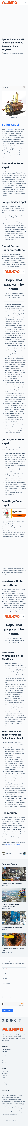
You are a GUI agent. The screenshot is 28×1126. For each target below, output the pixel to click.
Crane (3, 1053)
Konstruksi (5, 1073)
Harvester (4, 1061)
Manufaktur (5, 1071)
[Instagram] (11, 1020)
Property (4, 1075)
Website (5, 978)
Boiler (21, 53)
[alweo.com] (13, 1029)
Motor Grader (5, 1057)
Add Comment (7, 983)
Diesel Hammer (6, 1059)
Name (5, 969)
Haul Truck (5, 1062)
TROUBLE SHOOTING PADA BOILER (12, 883)
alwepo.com (15, 1095)
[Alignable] (15, 1020)
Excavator (4, 1051)
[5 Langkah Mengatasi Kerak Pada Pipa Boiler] (14, 939)
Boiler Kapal (10, 124)
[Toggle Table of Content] (23, 87)
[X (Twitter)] (7, 1020)
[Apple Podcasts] (19, 1020)
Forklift (4, 1055)
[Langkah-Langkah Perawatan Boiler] (14, 918)
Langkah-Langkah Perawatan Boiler (12, 927)
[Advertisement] (14, 19)
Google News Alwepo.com (12, 844)
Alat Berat (4, 1083)
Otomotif (4, 1085)
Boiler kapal (9, 129)
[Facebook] (3, 1020)
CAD (3, 1081)
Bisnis (3, 1077)
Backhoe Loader (6, 1049)
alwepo (14, 1120)
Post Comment (7, 1010)
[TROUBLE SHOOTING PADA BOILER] (14, 874)
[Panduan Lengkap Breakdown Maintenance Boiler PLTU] (14, 895)
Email (4, 973)
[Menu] (25, 2)
